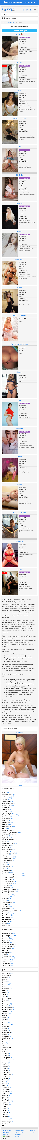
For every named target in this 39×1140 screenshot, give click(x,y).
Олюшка (19, 732)
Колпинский (7, 943)
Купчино (6, 836)
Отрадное (6, 1063)
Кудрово (5, 1028)
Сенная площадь (23, 532)
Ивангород (6, 1006)
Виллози (5, 981)
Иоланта (19, 541)
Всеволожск (7, 988)
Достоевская (7, 819)
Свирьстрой (6, 1089)
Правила (32, 1130)
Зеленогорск (7, 1004)
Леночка (19, 203)
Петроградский (8, 956)
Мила (19, 456)
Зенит (5, 828)
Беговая (6, 800)
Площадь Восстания (24, 109)
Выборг (5, 990)
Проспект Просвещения (25, 52)
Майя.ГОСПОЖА (19, 118)
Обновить (19, 785)
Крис (20, 400)
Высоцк (5, 994)
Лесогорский (6, 1036)
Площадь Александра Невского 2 (13, 876)
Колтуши (5, 1021)
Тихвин (5, 1108)
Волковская (7, 807)
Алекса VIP (19, 259)
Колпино (6, 1019)
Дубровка (5, 1000)
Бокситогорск (7, 973)
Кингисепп (6, 1013)
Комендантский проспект (25, 445)
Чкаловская (7, 921)
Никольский (6, 1053)
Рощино (5, 1084)
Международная (8, 849)
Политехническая (9, 883)
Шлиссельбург (7, 1122)
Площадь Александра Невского (27, 108)
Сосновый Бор (7, 1101)
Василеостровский (9, 935)
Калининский (7, 939)
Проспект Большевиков (25, 503)
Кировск (5, 1017)
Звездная (6, 824)
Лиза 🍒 (19, 34)
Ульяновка (6, 1116)
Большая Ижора (7, 975)
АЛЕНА (19, 287)
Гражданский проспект (25, 222)
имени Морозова (8, 1007)
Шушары (6, 923)
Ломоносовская (31, 502)
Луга (4, 1042)
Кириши (5, 1015)
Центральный (7, 965)
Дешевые (18, 1134)
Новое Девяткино (8, 1059)
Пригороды (11, 22)
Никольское (6, 1055)
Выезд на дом (19, 1132)
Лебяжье (5, 1034)
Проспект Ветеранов (10, 891)
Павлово (5, 1065)
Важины (5, 979)
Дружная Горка (7, 998)
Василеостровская (9, 803)
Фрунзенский (7, 963)
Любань (5, 1044)
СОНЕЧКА (19, 175)
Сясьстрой (6, 1105)
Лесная (27, 194)
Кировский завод (8, 830)
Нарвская (6, 855)
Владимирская (8, 805)
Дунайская (6, 821)
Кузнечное (6, 1030)
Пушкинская (7, 897)
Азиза (19, 231)
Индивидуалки (19, 1130)
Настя (19, 484)
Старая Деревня (29, 447)
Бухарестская (7, 801)
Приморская (7, 885)
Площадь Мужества (9, 881)
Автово (5, 792)
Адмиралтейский (8, 933)
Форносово (6, 1120)
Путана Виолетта (19, 316)
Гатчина (5, 996)
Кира (19, 569)
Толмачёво (6, 1112)
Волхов (5, 987)
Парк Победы (7, 866)
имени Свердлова (8, 1009)
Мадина (19, 428)
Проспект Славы (8, 895)
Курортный (6, 950)
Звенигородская (8, 826)
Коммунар (6, 1023)
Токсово (5, 1110)
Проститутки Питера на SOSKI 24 (7, 1132)
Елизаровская (22, 502)
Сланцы (5, 1099)
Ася (19, 90)
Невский (6, 954)
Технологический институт (11, 910)
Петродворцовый (8, 958)
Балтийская (7, 798)
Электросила (7, 925)
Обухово (6, 862)
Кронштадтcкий (8, 948)
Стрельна (6, 1103)
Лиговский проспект (24, 136)
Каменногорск (7, 1011)
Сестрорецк (7, 1093)
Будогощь (6, 977)
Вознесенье (6, 983)
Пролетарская (7, 887)
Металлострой (7, 1047)
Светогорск (6, 1087)
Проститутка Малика (19, 344)
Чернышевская (23, 278)
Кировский (6, 941)
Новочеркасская (8, 859)
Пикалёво (6, 1070)
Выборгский (7, 937)
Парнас (25, 51)
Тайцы (4, 1106)
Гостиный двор (8, 813)
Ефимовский (6, 1002)
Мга (4, 1045)
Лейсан (19, 372)
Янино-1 (5, 1125)
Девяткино (27, 250)
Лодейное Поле (7, 1038)
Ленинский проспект (9, 840)
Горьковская (7, 811)
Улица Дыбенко (8, 914)
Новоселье (6, 1061)
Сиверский (6, 1095)
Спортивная (7, 906)
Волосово (6, 985)
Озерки (20, 51)
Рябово (5, 1085)
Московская (7, 851)
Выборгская (22, 194)
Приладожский (7, 1074)
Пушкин (5, 1080)
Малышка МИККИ (20, 513)
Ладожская (7, 838)
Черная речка (7, 918)
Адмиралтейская (23, 530)
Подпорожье (6, 1072)
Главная (4, 22)
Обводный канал (8, 860)
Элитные (17, 1136)
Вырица (5, 992)
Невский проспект (9, 857)
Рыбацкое (21, 554)
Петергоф (6, 1068)
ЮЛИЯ (19, 147)
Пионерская (22, 81)
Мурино (5, 1049)
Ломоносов (6, 1040)
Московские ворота (9, 853)
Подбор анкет (8, 15)
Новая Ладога (7, 1057)
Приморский (7, 960)
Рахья (4, 1082)
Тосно (5, 1114)
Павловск (6, 1066)
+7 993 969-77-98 (28, 2)
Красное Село (7, 1025)
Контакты (32, 1132)
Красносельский (8, 946)
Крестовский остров (9, 834)
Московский (7, 952)
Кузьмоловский (7, 1032)
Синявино (6, 1097)
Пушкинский (7, 962)
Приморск (6, 1076)
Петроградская (8, 870)
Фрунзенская (7, 916)
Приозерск (6, 1078)
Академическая (23, 248)
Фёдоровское (7, 1118)
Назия (4, 1051)
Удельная (27, 81)
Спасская (6, 904)
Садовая (30, 530)
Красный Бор (6, 1026)
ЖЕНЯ (19, 62)
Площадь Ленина (8, 879)
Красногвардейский (9, 944)
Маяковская (22, 276)
